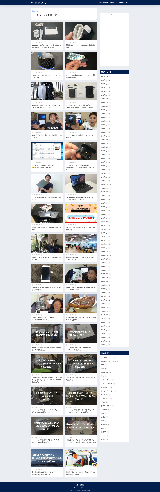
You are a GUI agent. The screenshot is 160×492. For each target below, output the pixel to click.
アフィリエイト (107, 380)
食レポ (104, 439)
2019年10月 (105, 147)
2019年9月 (105, 151)
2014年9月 (105, 319)
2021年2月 (105, 95)
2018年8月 (105, 196)
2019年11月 (105, 143)
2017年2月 (105, 244)
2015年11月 (105, 278)
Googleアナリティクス (109, 361)
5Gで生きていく (38, 3)
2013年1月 (105, 345)
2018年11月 (105, 188)
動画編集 (105, 424)
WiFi (103, 368)
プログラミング (107, 406)
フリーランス (106, 398)
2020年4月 (105, 125)
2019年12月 (105, 140)
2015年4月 (105, 296)
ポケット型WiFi (103, 2)
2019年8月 (105, 155)
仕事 (103, 413)
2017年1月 (105, 248)
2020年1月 (105, 136)
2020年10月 (105, 106)
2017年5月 (105, 236)
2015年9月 (105, 285)
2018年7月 (105, 199)
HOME (81, 485)
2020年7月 (105, 113)
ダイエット (105, 395)
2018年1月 (105, 218)
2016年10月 (106, 259)
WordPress (106, 372)
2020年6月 (105, 117)
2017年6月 (105, 233)
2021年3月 (105, 91)
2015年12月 (105, 274)
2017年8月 (105, 229)
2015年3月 (105, 300)
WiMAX (112, 2)
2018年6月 (105, 203)
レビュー (105, 409)
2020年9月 (105, 110)
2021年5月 (105, 84)
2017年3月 (105, 240)
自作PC (104, 436)
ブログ (104, 402)
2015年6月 (105, 292)
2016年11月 (106, 255)
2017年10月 (105, 222)
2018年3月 (105, 210)
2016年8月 (105, 266)
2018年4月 (105, 207)
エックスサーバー (108, 383)
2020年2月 (105, 132)
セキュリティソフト (108, 391)
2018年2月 (105, 214)
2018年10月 (105, 192)
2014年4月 (105, 333)
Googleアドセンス (108, 357)
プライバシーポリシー (80, 487)
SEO (103, 365)
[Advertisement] (112, 41)
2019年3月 (105, 173)
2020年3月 (105, 128)
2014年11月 (105, 311)
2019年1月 (105, 181)
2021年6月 (105, 80)
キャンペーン (106, 387)
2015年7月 (105, 289)
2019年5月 (105, 166)
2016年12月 (106, 251)
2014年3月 (105, 337)
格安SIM (104, 432)
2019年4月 (105, 169)
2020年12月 (105, 99)
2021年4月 (105, 87)
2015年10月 (105, 281)
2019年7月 (105, 158)
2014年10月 (105, 315)
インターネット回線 (122, 2)
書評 (103, 428)
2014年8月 (105, 322)
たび (103, 376)
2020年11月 (105, 102)
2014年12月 (105, 307)
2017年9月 (105, 225)
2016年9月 (105, 263)
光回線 (104, 417)
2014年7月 (105, 326)
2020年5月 (105, 121)
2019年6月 (105, 162)
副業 (103, 421)
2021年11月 (105, 76)
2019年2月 (105, 177)
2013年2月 (105, 341)
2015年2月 (105, 304)
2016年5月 (105, 270)
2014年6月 (105, 330)
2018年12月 (106, 184)
